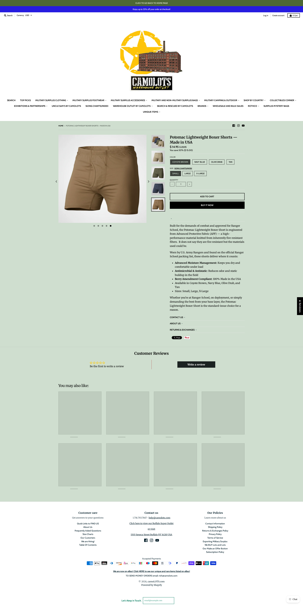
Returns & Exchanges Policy (215, 530)
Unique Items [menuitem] (150, 111)
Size (181, 168)
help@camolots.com (159, 517)
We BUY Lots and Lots (215, 544)
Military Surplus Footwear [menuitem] (88, 100)
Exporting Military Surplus (215, 541)
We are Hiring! (87, 541)
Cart (295, 15)
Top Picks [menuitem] (25, 100)
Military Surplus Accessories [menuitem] (128, 100)
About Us (175, 323)
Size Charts (88, 534)
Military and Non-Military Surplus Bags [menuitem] (175, 100)
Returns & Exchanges (182, 329)
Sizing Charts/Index (183, 168)
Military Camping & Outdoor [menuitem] (220, 100)
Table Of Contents (88, 544)
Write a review (196, 364)
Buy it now (207, 205)
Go (178, 600)
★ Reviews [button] (300, 306)
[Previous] (56, 182)
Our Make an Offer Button (215, 548)
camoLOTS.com (156, 581)
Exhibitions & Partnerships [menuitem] (29, 106)
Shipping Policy (215, 527)
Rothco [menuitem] (252, 106)
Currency (20, 15)
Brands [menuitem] (202, 106)
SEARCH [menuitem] (11, 100)
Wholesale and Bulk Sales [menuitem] (228, 106)
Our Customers (87, 537)
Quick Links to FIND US (88, 523)
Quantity (174, 180)
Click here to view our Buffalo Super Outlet (151, 523)
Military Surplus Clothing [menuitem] (50, 100)
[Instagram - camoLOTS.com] (238, 125)
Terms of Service (215, 537)
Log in (265, 15)
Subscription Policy (215, 552)
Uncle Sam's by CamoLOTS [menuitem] (66, 106)
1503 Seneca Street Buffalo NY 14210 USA (151, 534)
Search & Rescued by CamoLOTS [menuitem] (175, 106)
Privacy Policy (215, 534)
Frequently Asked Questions (88, 530)
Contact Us (176, 317)
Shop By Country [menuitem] (253, 100)
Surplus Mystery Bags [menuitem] (276, 106)
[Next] (148, 182)
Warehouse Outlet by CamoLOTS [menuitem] (132, 106)
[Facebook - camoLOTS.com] (233, 125)
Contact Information (215, 523)
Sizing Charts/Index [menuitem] (97, 106)
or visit (151, 529)
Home (60, 126)
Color (172, 157)
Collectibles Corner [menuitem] (282, 100)
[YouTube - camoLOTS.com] (243, 125)
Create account (278, 15)
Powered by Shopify (151, 585)
